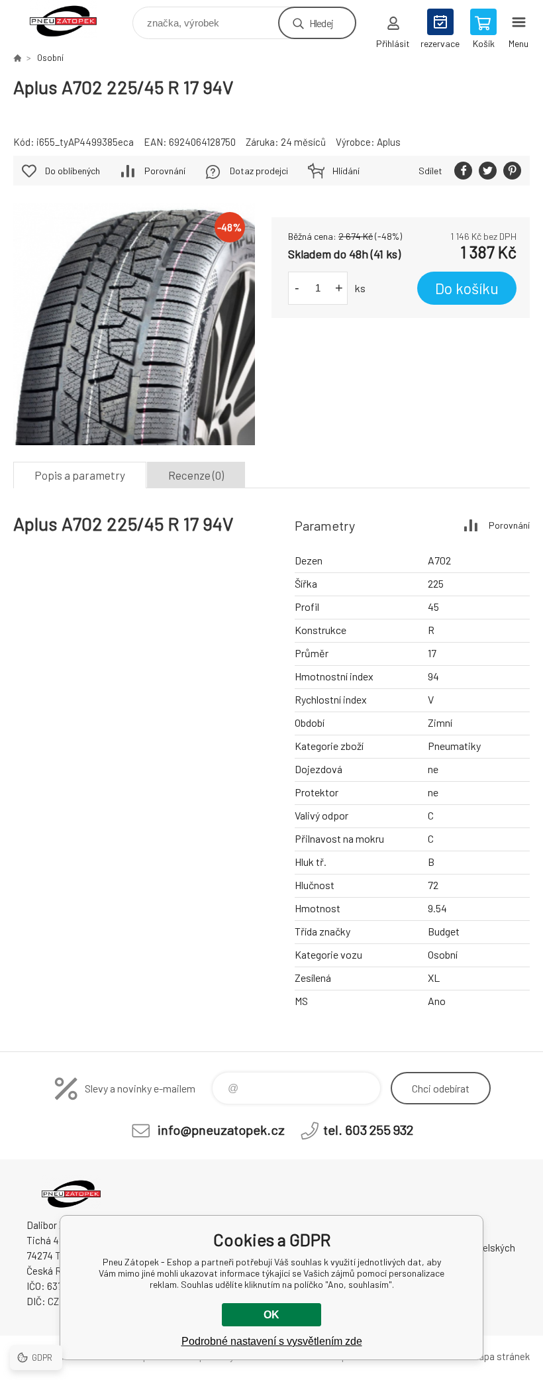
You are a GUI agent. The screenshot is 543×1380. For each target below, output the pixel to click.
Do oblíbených (72, 170)
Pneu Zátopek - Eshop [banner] (71, 19)
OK (271, 1314)
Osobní (50, 57)
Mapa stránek (500, 1356)
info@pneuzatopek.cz (221, 1130)
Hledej (321, 23)
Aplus (389, 142)
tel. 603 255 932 (368, 1130)
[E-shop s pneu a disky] (17, 58)
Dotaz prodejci (259, 170)
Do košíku (467, 288)
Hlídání (346, 170)
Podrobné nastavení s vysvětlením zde (271, 1341)
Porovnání (164, 170)
